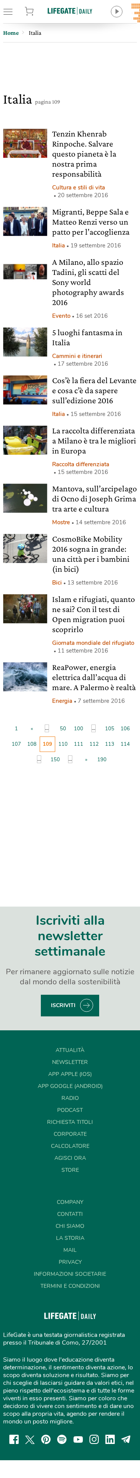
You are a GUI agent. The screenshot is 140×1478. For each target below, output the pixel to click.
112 (94, 744)
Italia (58, 245)
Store (38, 11)
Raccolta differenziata (80, 464)
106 (125, 728)
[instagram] (94, 1439)
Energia (62, 701)
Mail (70, 1250)
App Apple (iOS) (70, 1074)
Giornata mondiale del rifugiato (93, 643)
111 (78, 744)
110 (63, 744)
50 (63, 728)
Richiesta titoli (70, 1122)
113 (109, 744)
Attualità (70, 1050)
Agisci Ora (70, 1158)
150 (55, 759)
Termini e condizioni (70, 1286)
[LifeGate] (70, 10)
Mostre (61, 522)
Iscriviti (63, 1005)
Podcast (70, 1110)
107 (16, 744)
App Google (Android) (70, 1086)
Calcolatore (70, 1146)
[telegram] (126, 1439)
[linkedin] (110, 1439)
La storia (70, 1238)
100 (78, 728)
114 (125, 744)
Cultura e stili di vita (78, 187)
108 (32, 744)
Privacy (70, 1262)
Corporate (70, 1134)
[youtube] (78, 1439)
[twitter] (30, 1439)
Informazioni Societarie (70, 1274)
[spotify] (61, 1439)
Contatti (70, 1214)
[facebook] (14, 1439)
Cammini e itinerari (77, 356)
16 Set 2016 (92, 316)
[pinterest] (46, 1439)
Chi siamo (70, 1226)
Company (70, 1202)
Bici (57, 582)
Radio (70, 1098)
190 (102, 759)
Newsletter (70, 1062)
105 (109, 728)
